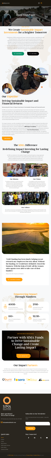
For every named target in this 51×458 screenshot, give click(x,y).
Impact (2, 439)
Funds (2, 441)
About (2, 437)
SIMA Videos (4, 447)
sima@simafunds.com (9, 422)
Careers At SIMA (4, 449)
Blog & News (4, 443)
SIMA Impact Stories (5, 445)
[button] (18, 53)
